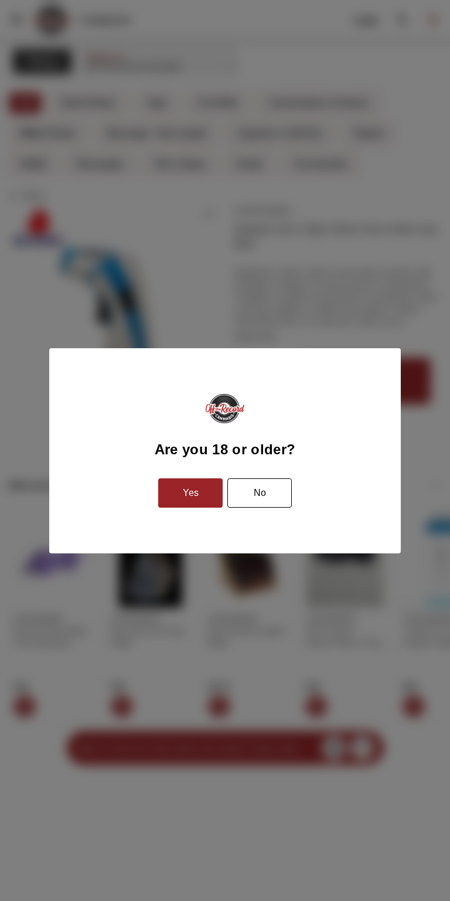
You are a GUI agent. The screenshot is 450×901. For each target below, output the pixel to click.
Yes (191, 493)
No (260, 493)
